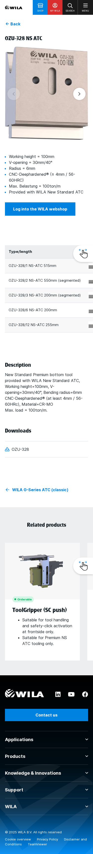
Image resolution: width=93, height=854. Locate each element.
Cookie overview (18, 839)
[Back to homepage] (13, 7)
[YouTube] (71, 694)
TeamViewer (37, 844)
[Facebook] (85, 694)
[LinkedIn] (58, 694)
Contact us (46, 715)
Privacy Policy (48, 839)
